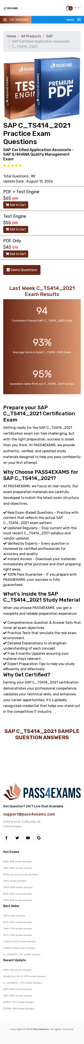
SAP (49, 36)
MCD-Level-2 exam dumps (20, 874)
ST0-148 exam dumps (17, 935)
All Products (31, 36)
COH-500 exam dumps (18, 887)
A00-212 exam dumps (17, 861)
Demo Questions (23, 270)
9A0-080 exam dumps (17, 995)
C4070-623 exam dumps (19, 941)
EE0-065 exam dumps (17, 893)
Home (11, 36)
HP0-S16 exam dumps (17, 900)
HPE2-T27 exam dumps (18, 1002)
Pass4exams (41, 1029)
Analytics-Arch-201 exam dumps (24, 976)
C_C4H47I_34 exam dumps (21, 954)
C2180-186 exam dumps (18, 1008)
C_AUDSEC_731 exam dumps (22, 982)
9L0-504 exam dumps (17, 922)
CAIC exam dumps (15, 880)
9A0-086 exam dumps (17, 867)
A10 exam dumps (14, 915)
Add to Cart (17, 205)
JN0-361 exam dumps (17, 969)
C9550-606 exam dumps (19, 947)
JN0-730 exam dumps (17, 928)
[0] (68, 8)
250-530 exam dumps (17, 989)
